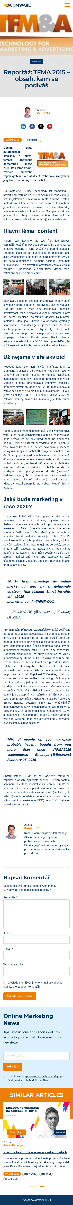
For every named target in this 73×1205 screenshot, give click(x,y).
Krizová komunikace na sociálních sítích (35, 1152)
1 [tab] (31, 1186)
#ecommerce (17, 754)
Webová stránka (13, 964)
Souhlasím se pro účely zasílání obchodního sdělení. (36, 1078)
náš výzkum (16, 718)
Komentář (10, 897)
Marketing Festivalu (15, 370)
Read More (16, 1132)
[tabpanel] (36, 1143)
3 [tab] (42, 1186)
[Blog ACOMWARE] (17, 5)
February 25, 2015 (21, 760)
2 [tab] (36, 1186)
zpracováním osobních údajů (42, 1076)
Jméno (8, 933)
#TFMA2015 (61, 749)
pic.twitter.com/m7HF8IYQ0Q (30, 601)
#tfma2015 (15, 596)
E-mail (8, 949)
